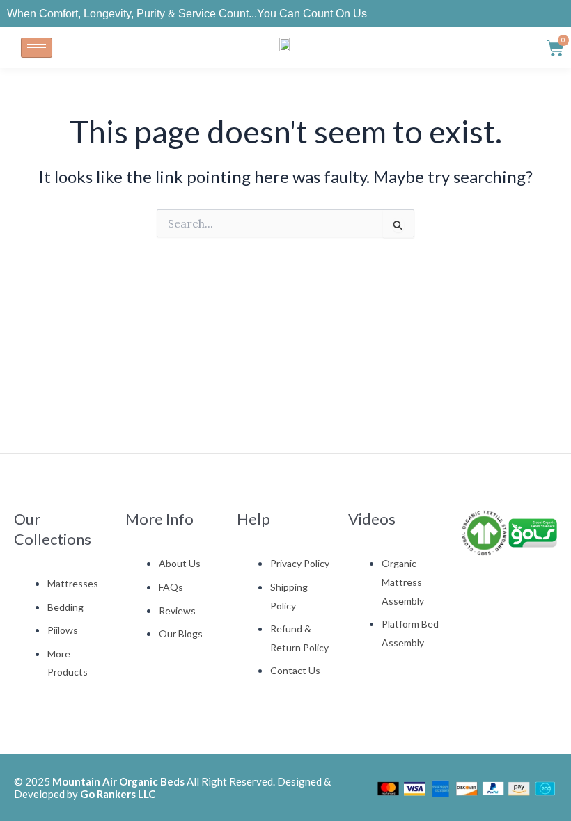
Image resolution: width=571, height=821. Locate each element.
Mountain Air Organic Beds (118, 781)
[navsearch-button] (522, 44)
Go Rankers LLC (117, 794)
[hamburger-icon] (36, 48)
